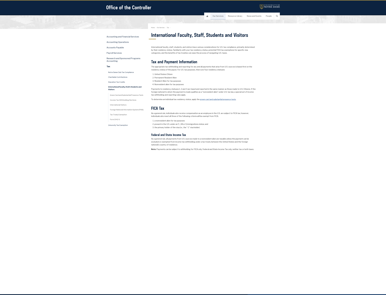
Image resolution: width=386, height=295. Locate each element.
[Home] (207, 16)
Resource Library (235, 16)
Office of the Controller (128, 7)
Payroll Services (114, 53)
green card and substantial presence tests (218, 99)
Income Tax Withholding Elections (123, 100)
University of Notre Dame (270, 7)
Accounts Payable (115, 47)
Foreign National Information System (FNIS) (126, 110)
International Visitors (118, 105)
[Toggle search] (277, 16)
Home (153, 27)
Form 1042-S (115, 119)
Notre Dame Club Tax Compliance (121, 72)
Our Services (218, 16)
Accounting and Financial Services (123, 36)
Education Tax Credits (116, 82)
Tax (168, 27)
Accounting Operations (118, 42)
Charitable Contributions (117, 77)
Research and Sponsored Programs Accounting (123, 59)
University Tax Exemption (118, 125)
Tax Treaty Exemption (118, 115)
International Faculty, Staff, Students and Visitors (124, 88)
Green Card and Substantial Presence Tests (126, 95)
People (269, 16)
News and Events (254, 16)
